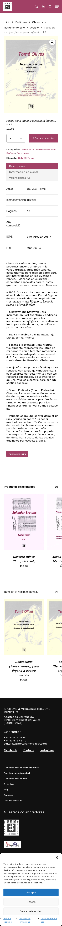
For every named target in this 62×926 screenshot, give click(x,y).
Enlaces (8, 795)
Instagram (47, 750)
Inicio (7, 22)
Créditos (9, 784)
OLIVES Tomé (26, 158)
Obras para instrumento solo (38, 149)
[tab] (32, 166)
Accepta (31, 892)
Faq (6, 789)
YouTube (28, 750)
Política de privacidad (17, 773)
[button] (57, 857)
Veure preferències (31, 911)
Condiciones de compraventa (21, 767)
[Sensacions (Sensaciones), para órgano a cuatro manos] (24, 627)
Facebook (10, 750)
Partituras (21, 22)
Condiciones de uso (16, 778)
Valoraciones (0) (19, 177)
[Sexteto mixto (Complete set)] (24, 522)
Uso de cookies (13, 800)
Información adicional (23, 172)
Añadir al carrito (43, 138)
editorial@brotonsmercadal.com (25, 743)
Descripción (17, 166)
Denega (31, 901)
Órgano (34, 27)
